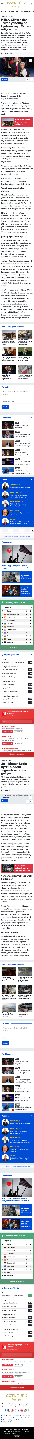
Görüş (16, 1417)
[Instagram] (15, 1410)
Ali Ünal (13, 519)
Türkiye (11, 11)
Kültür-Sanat (25, 1417)
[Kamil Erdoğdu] (5, 495)
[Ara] (32, 4)
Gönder (5, 407)
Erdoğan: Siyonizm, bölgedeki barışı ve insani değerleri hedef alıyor (23, 472)
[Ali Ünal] (5, 521)
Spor (16, 422)
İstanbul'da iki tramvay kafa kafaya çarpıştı (8, 979)
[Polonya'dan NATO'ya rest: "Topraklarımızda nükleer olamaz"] (25, 369)
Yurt (10, 760)
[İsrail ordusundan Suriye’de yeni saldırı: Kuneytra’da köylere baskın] (9, 334)
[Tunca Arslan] (5, 486)
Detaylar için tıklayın (17, 648)
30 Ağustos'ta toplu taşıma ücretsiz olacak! (24, 1014)
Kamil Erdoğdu (15, 492)
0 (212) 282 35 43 (8, 743)
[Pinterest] (12, 1410)
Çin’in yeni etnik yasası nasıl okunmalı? (19, 514)
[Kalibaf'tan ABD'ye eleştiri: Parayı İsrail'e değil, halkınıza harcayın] (25, 352)
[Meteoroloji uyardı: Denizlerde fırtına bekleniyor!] (9, 1007)
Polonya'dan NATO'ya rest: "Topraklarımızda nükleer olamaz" (25, 377)
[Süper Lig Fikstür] (31, 654)
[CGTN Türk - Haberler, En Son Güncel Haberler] (16, 4)
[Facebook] (5, 1410)
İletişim (5, 1422)
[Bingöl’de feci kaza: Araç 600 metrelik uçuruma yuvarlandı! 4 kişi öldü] (9, 989)
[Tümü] (31, 418)
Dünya (3, 11)
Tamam (17, 1436)
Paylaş (5, 79)
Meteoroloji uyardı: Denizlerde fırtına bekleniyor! (8, 1014)
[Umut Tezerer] (5, 512)
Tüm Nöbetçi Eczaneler (17, 754)
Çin (17, 11)
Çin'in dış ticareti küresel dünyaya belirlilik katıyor (18, 496)
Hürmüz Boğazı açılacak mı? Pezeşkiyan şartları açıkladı (23, 445)
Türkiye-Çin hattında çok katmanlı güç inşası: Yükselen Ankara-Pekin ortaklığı (20, 505)
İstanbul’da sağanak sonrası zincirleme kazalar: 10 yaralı (24, 997)
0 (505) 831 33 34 (8, 731)
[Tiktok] (25, 1410)
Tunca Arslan (15, 485)
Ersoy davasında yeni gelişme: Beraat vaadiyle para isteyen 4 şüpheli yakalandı (23, 463)
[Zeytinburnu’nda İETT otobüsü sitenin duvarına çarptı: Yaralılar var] (25, 972)
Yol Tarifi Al (19, 731)
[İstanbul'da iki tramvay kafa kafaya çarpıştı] (9, 972)
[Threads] (28, 1410)
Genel (5, 1415)
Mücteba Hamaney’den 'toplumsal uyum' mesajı (23, 454)
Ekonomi (16, 1415)
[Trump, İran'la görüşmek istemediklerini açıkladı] (9, 369)
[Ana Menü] (2, 4)
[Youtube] (21, 1410)
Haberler (4, 16)
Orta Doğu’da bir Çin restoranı (20, 487)
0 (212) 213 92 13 (8, 1365)
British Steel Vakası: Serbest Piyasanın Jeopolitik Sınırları (19, 523)
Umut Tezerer (15, 510)
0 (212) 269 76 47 (8, 1376)
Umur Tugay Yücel (16, 501)
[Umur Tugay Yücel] (5, 504)
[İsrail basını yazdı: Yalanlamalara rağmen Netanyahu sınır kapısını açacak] (25, 334)
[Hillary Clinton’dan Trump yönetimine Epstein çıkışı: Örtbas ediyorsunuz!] (17, 67)
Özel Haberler (25, 11)
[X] (8, 1410)
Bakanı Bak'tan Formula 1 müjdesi (22, 436)
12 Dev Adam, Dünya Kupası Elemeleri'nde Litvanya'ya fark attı (23, 426)
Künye (12, 1422)
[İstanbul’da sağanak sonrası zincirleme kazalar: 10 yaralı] (25, 989)
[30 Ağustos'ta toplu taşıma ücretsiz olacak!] (25, 1007)
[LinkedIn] (18, 1410)
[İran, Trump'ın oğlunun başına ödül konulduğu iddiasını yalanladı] (9, 352)
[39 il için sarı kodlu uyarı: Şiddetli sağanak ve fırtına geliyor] (17, 796)
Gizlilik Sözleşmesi (21, 1420)
